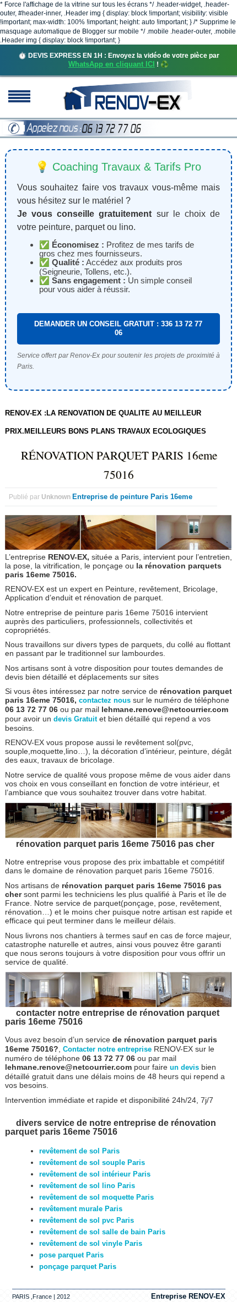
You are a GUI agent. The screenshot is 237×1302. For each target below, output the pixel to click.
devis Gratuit (75, 719)
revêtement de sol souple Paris (92, 1162)
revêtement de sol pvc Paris (86, 1220)
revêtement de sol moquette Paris (96, 1197)
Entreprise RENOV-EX (188, 1296)
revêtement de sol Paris (79, 1151)
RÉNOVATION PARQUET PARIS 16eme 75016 (119, 464)
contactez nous (105, 700)
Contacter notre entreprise (107, 1049)
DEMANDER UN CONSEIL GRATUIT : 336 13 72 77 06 (118, 328)
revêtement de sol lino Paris (87, 1185)
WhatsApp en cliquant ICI (111, 64)
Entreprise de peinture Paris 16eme (132, 497)
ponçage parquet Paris (77, 1266)
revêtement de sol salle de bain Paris (102, 1232)
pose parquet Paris (71, 1255)
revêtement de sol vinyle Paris (90, 1243)
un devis (185, 1067)
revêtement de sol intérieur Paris (94, 1174)
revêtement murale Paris (80, 1209)
